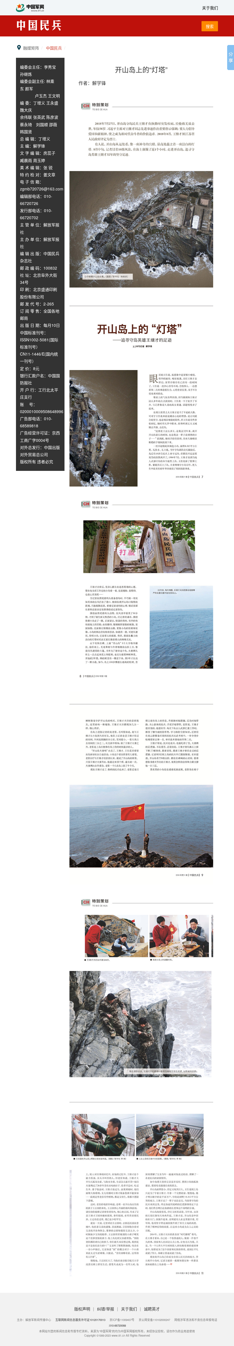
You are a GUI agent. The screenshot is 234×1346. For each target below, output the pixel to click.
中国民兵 (54, 48)
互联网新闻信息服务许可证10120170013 (80, 1320)
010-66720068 (117, 1325)
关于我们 (210, 8)
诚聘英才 (152, 1309)
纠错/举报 (106, 1309)
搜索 (210, 26)
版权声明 (82, 1309)
